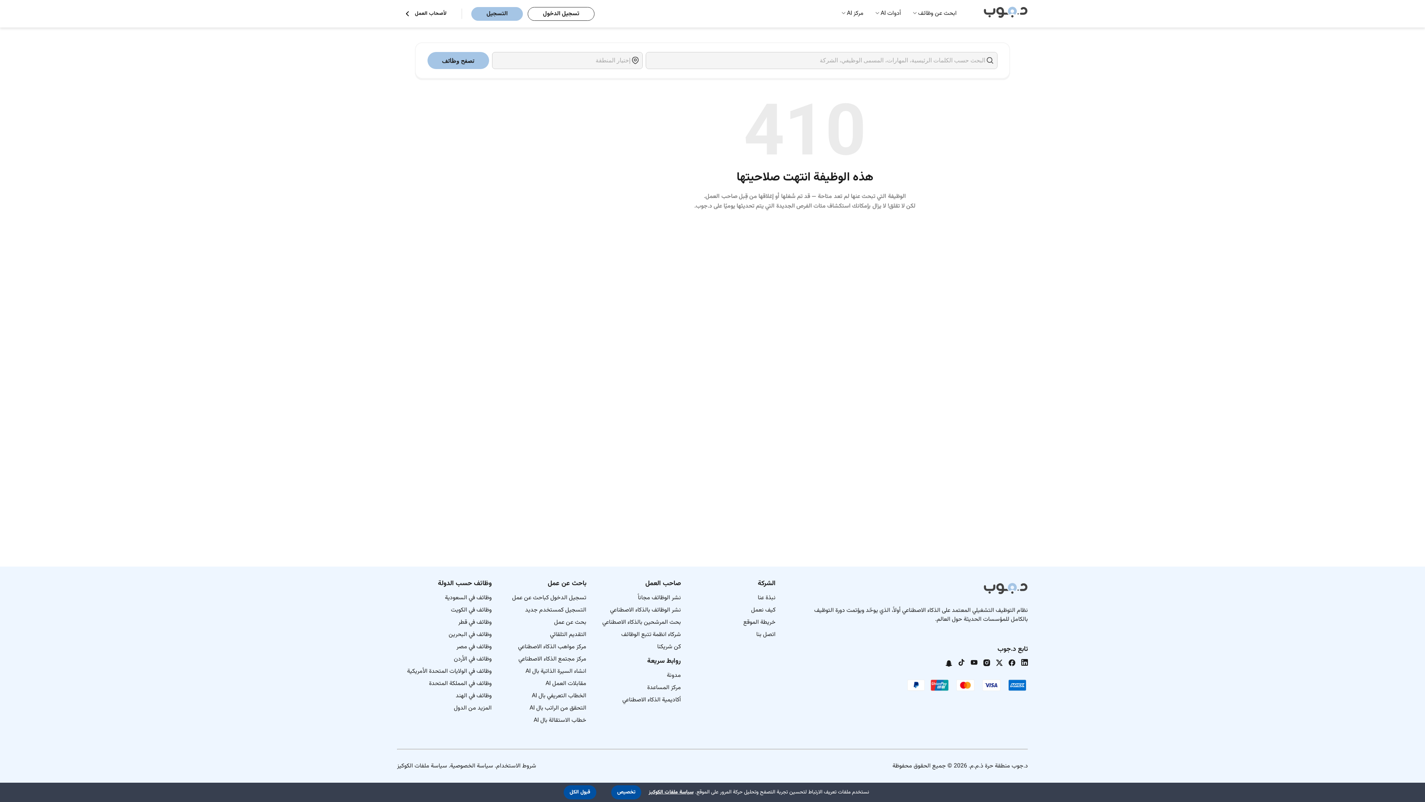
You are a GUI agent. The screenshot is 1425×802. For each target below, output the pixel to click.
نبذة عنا (767, 598)
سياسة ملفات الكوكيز (422, 766)
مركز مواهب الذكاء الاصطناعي (552, 647)
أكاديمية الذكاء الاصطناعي (651, 700)
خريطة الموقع (759, 622)
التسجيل (497, 14)
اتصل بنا (766, 634)
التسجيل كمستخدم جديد (555, 610)
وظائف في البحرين (470, 634)
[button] (626, 792)
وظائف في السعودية (468, 598)
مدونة (674, 675)
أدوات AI (891, 13)
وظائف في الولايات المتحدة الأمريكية (449, 671)
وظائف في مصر (474, 647)
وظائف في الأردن (473, 659)
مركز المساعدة (664, 687)
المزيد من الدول (473, 708)
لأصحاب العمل (430, 14)
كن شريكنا (669, 647)
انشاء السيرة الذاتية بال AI (555, 671)
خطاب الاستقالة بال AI (560, 720)
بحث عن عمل (570, 622)
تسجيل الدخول (561, 14)
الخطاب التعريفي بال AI (559, 696)
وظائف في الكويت (471, 610)
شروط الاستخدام (516, 766)
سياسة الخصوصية (471, 766)
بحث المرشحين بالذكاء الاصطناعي (641, 622)
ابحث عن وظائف (937, 13)
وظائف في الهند (474, 696)
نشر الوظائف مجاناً (659, 598)
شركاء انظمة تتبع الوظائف (651, 634)
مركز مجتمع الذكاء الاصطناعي (552, 659)
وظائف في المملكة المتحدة (460, 683)
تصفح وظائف (458, 61)
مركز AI (855, 13)
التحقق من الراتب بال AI (558, 708)
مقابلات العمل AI (566, 683)
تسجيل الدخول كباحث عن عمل (549, 598)
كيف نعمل (763, 610)
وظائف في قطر (475, 622)
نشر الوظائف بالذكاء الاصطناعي (645, 610)
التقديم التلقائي (568, 634)
